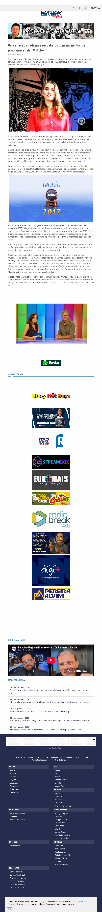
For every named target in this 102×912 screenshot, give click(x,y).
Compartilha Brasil (17, 875)
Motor (57, 793)
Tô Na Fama (60, 822)
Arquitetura (14, 789)
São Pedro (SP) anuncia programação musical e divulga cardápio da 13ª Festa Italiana (49, 720)
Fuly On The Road (17, 881)
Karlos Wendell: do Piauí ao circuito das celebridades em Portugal (40, 711)
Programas (14, 868)
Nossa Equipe (33, 757)
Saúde (57, 770)
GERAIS (58, 861)
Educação (14, 783)
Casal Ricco (59, 826)
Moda (57, 773)
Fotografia (14, 786)
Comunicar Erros (72, 757)
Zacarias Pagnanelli (18, 813)
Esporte (58, 783)
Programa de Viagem (18, 878)
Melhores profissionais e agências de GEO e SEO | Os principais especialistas (45, 729)
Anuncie (45, 757)
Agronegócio (15, 845)
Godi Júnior (14, 816)
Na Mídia (58, 803)
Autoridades (59, 799)
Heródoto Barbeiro (17, 819)
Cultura (12, 767)
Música (13, 773)
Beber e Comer (61, 780)
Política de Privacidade (61, 760)
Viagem (13, 780)
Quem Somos (19, 757)
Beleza (57, 776)
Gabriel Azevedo (61, 838)
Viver (56, 767)
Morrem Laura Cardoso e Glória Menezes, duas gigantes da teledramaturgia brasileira (50, 702)
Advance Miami (61, 858)
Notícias (57, 790)
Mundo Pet (59, 786)
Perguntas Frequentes (40, 760)
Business (13, 842)
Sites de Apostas (61, 864)
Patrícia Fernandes (62, 835)
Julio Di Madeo (61, 829)
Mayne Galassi (60, 832)
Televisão (58, 796)
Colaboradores (60, 810)
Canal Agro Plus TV (17, 884)
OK (9, 909)
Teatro (12, 770)
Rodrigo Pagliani (61, 813)
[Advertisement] (51, 620)
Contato (85, 757)
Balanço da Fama (17, 887)
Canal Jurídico (60, 845)
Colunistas (14, 810)
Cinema (13, 776)
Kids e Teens (60, 849)
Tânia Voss (59, 816)
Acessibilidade (56, 757)
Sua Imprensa (60, 852)
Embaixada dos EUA (63, 855)
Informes (58, 842)
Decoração (14, 792)
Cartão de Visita (16, 872)
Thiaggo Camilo (61, 819)
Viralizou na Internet (63, 806)
